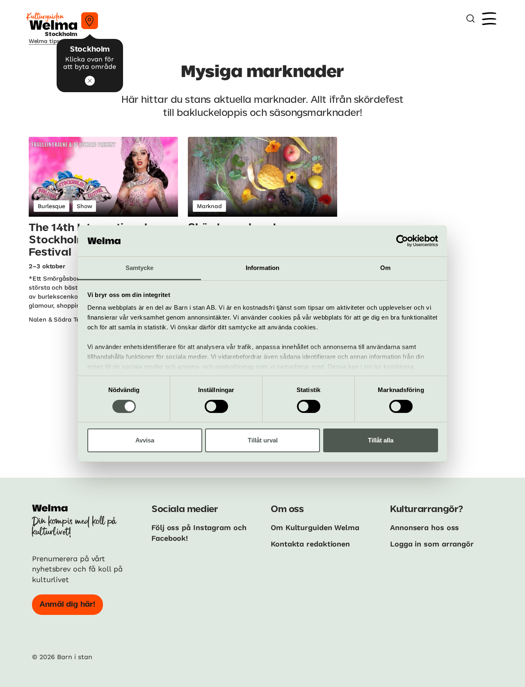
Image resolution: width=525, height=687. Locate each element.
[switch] (216, 406)
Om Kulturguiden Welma (315, 527)
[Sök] (470, 18)
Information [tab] (262, 267)
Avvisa (144, 440)
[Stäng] (90, 81)
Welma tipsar (47, 41)
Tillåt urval (263, 440)
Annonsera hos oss (424, 527)
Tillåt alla (380, 440)
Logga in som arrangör (432, 544)
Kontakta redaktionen (310, 544)
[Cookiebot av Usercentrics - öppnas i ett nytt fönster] (402, 241)
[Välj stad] (89, 20)
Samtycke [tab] (140, 267)
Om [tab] (385, 267)
